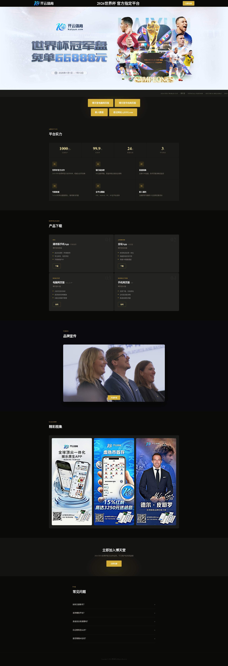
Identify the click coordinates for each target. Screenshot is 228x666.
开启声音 (114, 398)
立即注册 (188, 3)
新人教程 (99, 112)
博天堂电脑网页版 (100, 102)
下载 (56, 266)
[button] (100, 522)
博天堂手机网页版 (127, 102)
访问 (56, 304)
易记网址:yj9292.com (123, 112)
